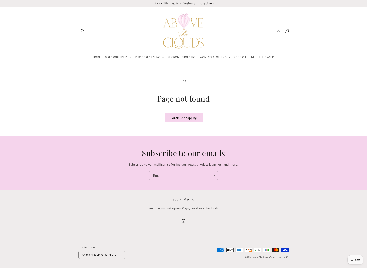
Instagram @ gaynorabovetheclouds (192, 208)
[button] (82, 31)
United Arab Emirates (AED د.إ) (99, 254)
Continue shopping (183, 118)
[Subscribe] (213, 175)
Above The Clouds (261, 257)
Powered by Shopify (279, 257)
